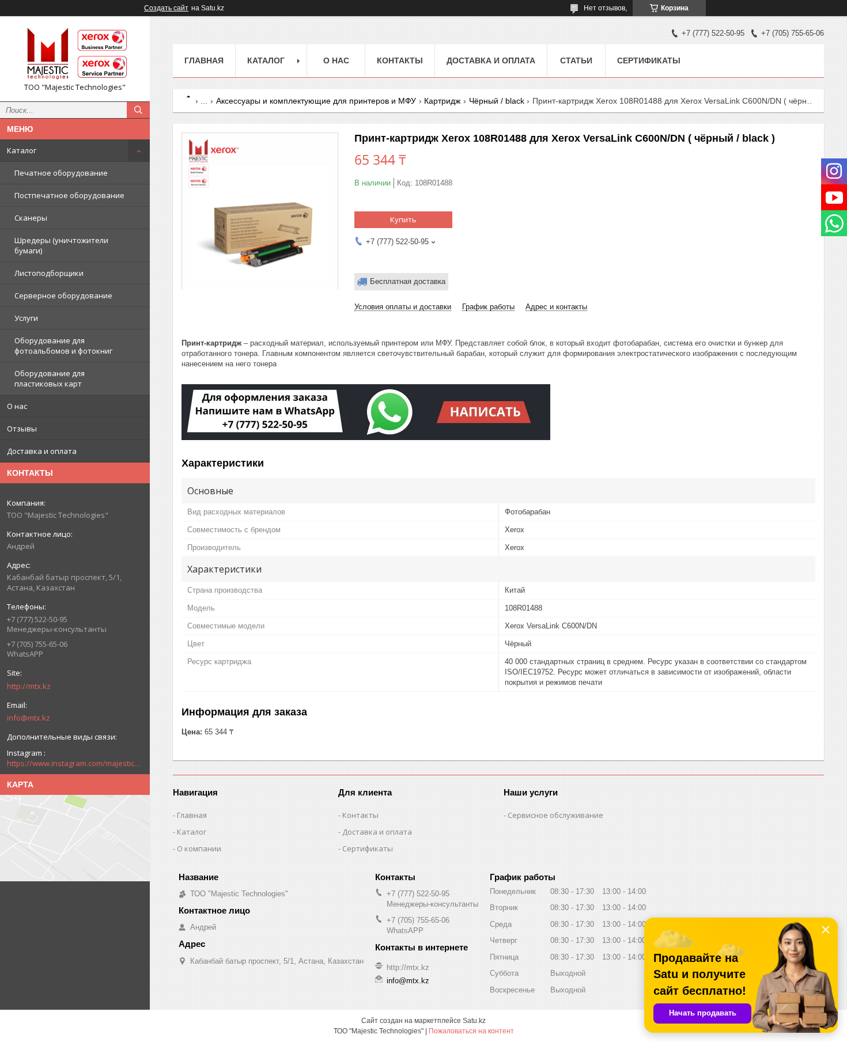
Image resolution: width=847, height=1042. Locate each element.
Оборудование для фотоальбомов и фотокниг (63, 345)
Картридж (442, 100)
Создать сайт (166, 8)
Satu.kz (474, 1021)
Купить (403, 219)
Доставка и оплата (42, 451)
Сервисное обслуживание (555, 815)
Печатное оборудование (61, 173)
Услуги (26, 318)
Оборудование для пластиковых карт (49, 378)
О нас (17, 406)
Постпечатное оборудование (69, 195)
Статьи (576, 60)
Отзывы (22, 428)
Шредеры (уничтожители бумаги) (61, 245)
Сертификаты (648, 60)
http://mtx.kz (29, 686)
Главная (204, 60)
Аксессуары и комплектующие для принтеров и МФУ (316, 100)
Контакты (400, 60)
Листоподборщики (49, 273)
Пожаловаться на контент (471, 1031)
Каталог (21, 150)
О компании (199, 848)
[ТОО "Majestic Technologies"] (75, 53)
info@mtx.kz (28, 718)
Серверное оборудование (63, 295)
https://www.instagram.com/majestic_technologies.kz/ (75, 763)
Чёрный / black (496, 100)
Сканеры (30, 218)
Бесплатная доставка (407, 281)
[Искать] (138, 110)
